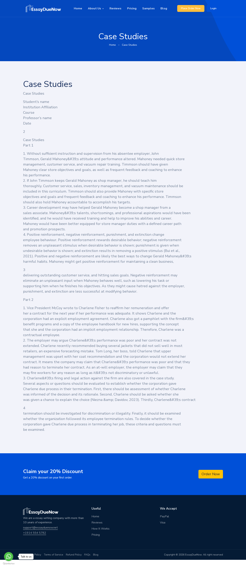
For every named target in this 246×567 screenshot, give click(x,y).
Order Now (211, 474)
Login (213, 8)
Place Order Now (191, 8)
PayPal (164, 516)
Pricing (132, 8)
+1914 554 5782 (34, 533)
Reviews (115, 8)
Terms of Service (53, 554)
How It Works (100, 529)
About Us (94, 8)
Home (78, 8)
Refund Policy (74, 554)
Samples (148, 8)
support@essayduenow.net (40, 528)
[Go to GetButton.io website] (8, 563)
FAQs (87, 554)
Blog (163, 8)
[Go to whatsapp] (8, 556)
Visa (162, 523)
